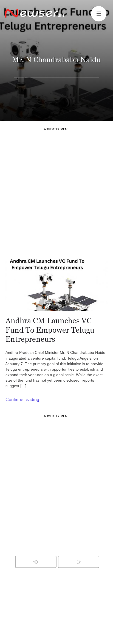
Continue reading (22, 399)
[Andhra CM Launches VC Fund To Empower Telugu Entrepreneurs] (56, 283)
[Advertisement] (56, 188)
